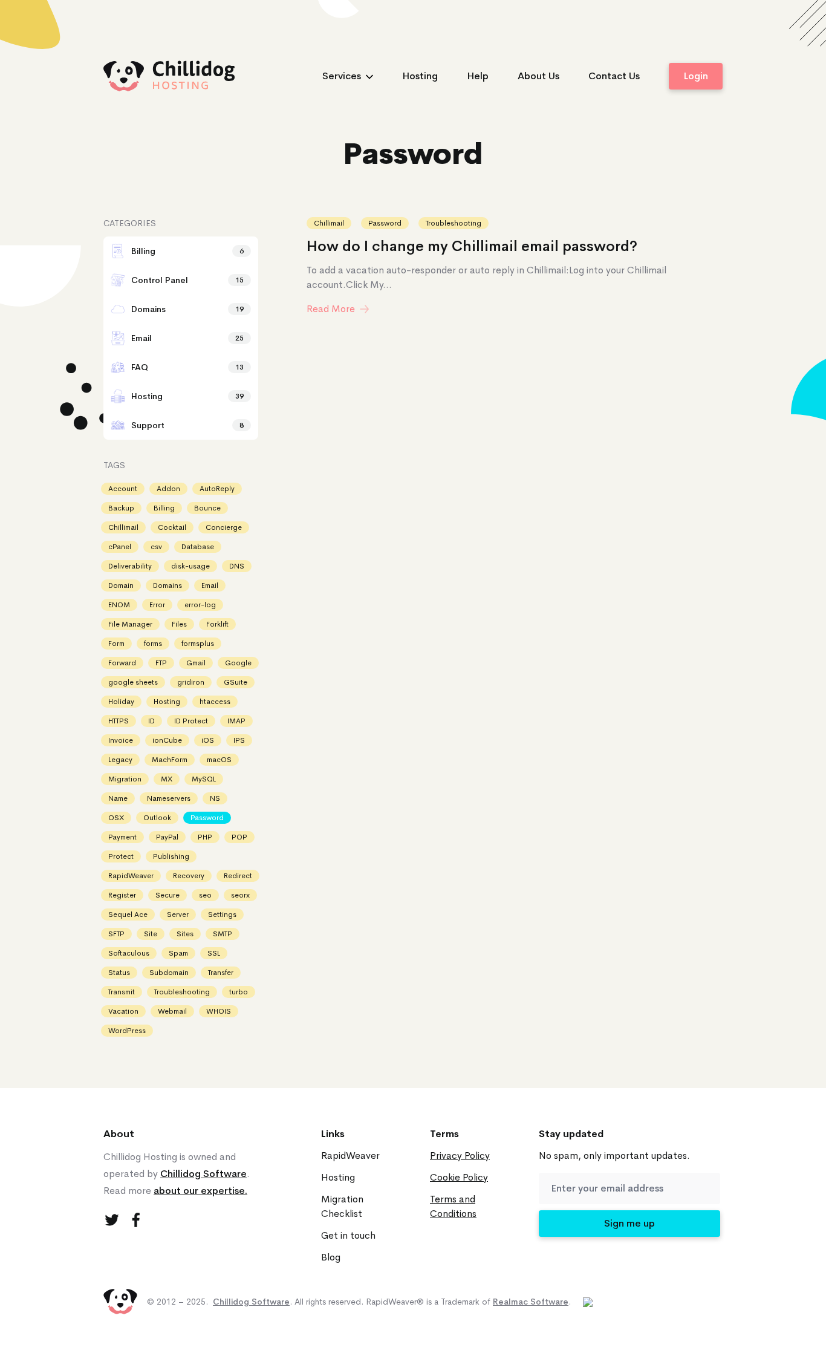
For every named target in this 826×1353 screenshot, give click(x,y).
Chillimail (329, 223)
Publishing (171, 856)
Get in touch (348, 1235)
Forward (122, 663)
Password (385, 223)
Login (695, 76)
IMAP (236, 721)
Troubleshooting (453, 223)
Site (150, 934)
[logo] (169, 75)
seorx (240, 895)
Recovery (188, 876)
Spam (178, 953)
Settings (222, 914)
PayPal (167, 837)
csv (156, 547)
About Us (538, 76)
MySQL (204, 779)
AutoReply (217, 489)
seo (205, 895)
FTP (161, 663)
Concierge (224, 527)
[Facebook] (136, 1219)
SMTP (222, 934)
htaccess (215, 701)
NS (215, 798)
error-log (200, 605)
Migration (124, 779)
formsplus (197, 643)
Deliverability (130, 566)
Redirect (238, 876)
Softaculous (128, 953)
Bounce (207, 508)
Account (122, 489)
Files (179, 624)
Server (178, 914)
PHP (205, 837)
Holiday (121, 701)
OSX (116, 818)
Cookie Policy (459, 1177)
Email (209, 585)
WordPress (127, 1030)
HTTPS (118, 721)
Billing (164, 508)
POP (239, 837)
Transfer (220, 972)
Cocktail (172, 527)
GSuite (235, 682)
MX (166, 779)
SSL (213, 953)
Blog (330, 1257)
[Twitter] (111, 1219)
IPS (239, 740)
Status (119, 972)
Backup (121, 508)
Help (478, 76)
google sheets (133, 682)
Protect (121, 856)
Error (157, 605)
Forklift (217, 624)
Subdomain (169, 972)
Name (118, 798)
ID (151, 721)
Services (341, 76)
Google (238, 663)
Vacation (123, 1011)
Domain (121, 585)
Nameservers (168, 798)
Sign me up (629, 1223)
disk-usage (190, 566)
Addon (168, 489)
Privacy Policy (460, 1155)
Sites (185, 934)
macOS (219, 760)
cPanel (119, 547)
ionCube (167, 740)
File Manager (130, 624)
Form (116, 643)
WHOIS (218, 1011)
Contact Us (614, 76)
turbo (238, 992)
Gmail (196, 663)
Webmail (172, 1011)
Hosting (420, 76)
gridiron (190, 682)
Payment (122, 837)
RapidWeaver (131, 876)
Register (122, 895)
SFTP (116, 934)
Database (197, 547)
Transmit (121, 992)
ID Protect (191, 721)
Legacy (120, 760)
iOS (207, 740)
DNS (236, 566)
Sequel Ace (128, 914)
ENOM (119, 605)
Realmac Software (530, 1301)
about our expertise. (200, 1190)
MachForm (169, 760)
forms (153, 643)
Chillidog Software (203, 1173)
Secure (167, 895)
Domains (167, 585)
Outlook (157, 818)
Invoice (120, 740)
